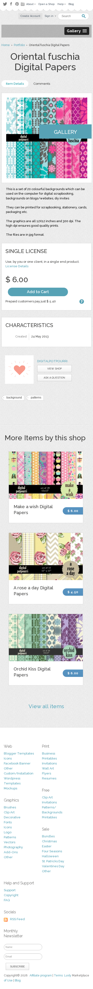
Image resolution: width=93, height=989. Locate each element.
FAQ (7, 900)
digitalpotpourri (52, 361)
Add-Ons (11, 852)
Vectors (9, 842)
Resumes (49, 778)
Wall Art (48, 768)
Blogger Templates (19, 753)
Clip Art (9, 812)
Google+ (23, 4)
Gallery (65, 132)
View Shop (54, 368)
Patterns (10, 837)
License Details (16, 266)
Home (5, 45)
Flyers (46, 773)
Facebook (11, 4)
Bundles (48, 836)
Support (10, 890)
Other (8, 768)
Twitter (4, 4)
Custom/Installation (18, 773)
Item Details (15, 83)
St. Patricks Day (53, 861)
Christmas (49, 841)
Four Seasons (52, 851)
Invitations (49, 763)
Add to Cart (38, 292)
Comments (41, 83)
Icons (8, 758)
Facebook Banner (17, 763)
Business (48, 753)
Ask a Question (54, 377)
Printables (49, 758)
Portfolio (19, 45)
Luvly (67, 975)
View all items (46, 706)
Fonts (8, 822)
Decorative (12, 817)
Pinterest (17, 4)
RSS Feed (17, 919)
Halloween (50, 856)
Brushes (10, 807)
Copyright (11, 895)
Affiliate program (41, 975)
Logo (7, 832)
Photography (13, 847)
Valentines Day (53, 866)
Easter (47, 846)
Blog (18, 980)
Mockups (10, 788)
